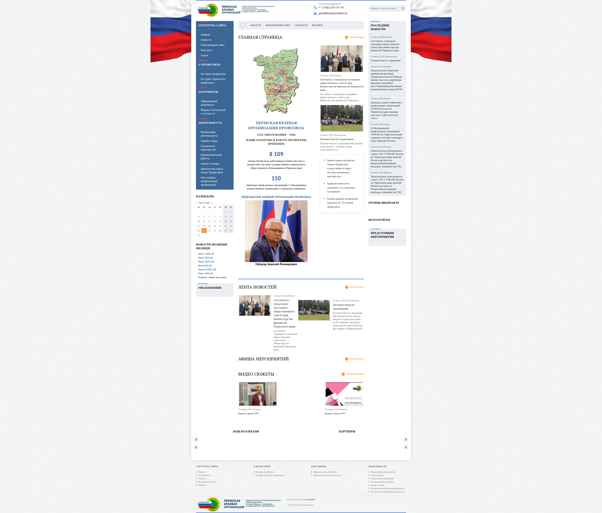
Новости (206, 40)
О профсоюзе (204, 475)
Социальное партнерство (208, 147)
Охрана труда (209, 141)
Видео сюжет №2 (248, 413)
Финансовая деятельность (209, 133)
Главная (205, 34)
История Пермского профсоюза (213, 80)
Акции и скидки (210, 163)
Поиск (204, 55)
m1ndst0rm (310, 499)
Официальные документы (209, 102)
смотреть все (357, 287)
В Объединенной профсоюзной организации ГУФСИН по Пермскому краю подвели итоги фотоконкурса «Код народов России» (387, 134)
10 (199, 221)
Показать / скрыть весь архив (212, 277)
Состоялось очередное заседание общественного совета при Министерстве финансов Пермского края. (342, 85)
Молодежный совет (213, 45)
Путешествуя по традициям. (337, 139)
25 (204, 230)
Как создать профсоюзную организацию (209, 181)
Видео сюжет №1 (335, 413)
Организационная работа (211, 156)
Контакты (206, 50)
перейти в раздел (355, 374)
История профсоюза (213, 74)
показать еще (357, 37)
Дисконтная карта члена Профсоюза (212, 170)
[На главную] (235, 11)
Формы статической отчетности (213, 111)
